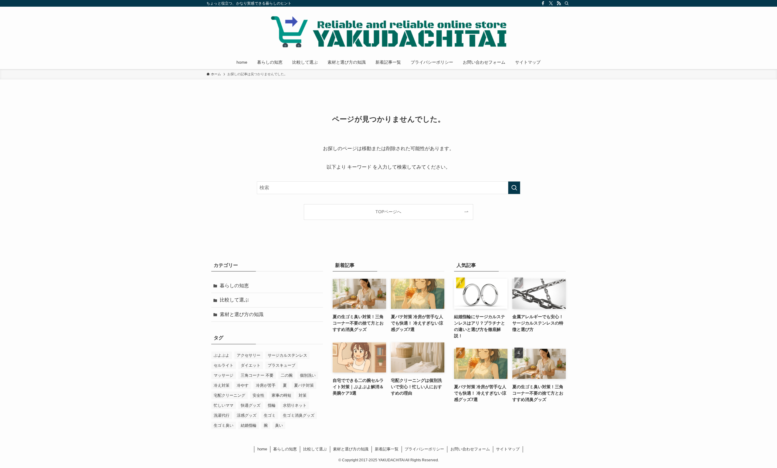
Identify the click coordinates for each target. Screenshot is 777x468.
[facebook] (543, 3)
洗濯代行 (221, 415)
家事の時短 (281, 395)
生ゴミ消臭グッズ (298, 415)
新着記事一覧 (387, 449)
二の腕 (287, 375)
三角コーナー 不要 (257, 375)
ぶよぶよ (221, 355)
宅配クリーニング (229, 395)
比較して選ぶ (234, 299)
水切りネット (295, 405)
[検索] (567, 3)
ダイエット (250, 365)
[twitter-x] (551, 3)
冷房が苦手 (266, 385)
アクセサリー (248, 355)
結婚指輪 (248, 425)
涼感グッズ (246, 415)
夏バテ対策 (304, 385)
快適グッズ (250, 405)
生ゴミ (270, 415)
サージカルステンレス (287, 355)
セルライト (223, 365)
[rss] (559, 3)
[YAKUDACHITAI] (388, 32)
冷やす (243, 385)
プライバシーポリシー (424, 449)
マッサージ (223, 375)
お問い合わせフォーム (470, 449)
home (262, 449)
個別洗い (308, 375)
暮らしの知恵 (234, 285)
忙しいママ (223, 405)
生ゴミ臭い (223, 425)
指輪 (272, 405)
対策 (303, 395)
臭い (279, 425)
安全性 (258, 395)
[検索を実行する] (514, 187)
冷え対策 (221, 385)
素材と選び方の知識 (241, 314)
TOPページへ (388, 211)
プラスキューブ (281, 365)
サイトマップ (508, 449)
